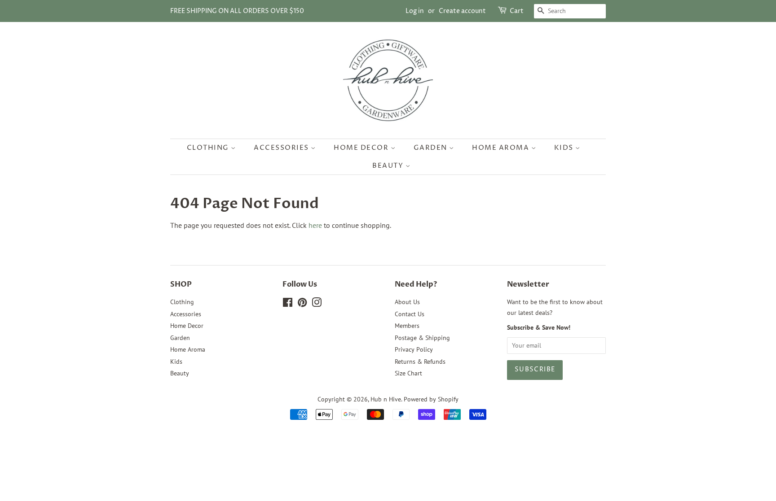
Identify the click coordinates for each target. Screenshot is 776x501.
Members (407, 326)
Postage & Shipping (422, 338)
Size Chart (408, 373)
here (315, 225)
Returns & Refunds (420, 361)
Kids (565, 147)
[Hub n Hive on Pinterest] (302, 304)
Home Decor (362, 147)
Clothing (209, 147)
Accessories (282, 147)
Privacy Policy (414, 349)
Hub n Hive (385, 399)
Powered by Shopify (431, 399)
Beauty (389, 165)
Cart (517, 11)
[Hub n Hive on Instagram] (317, 304)
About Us (407, 302)
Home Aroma (501, 147)
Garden (432, 147)
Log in (415, 11)
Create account (462, 11)
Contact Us (409, 314)
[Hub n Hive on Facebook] (287, 304)
